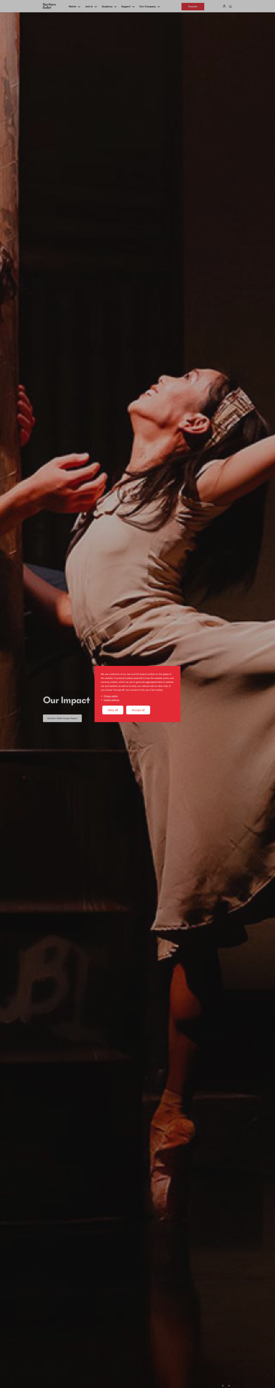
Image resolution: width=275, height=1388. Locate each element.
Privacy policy (111, 696)
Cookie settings (111, 700)
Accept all (138, 710)
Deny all (113, 710)
